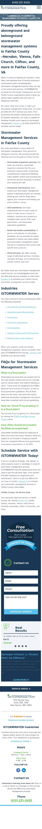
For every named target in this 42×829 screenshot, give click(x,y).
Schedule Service (21, 611)
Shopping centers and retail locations (23, 333)
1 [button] (15, 646)
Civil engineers (13, 328)
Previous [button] (1, 640)
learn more (21, 680)
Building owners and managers (20, 338)
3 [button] (22, 646)
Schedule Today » (21, 741)
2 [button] (19, 646)
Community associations (17, 323)
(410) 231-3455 (21, 2)
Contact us (17, 123)
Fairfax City (22, 501)
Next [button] (40, 640)
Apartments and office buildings (20, 312)
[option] (21, 640)
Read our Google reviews (21, 720)
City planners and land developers (21, 307)
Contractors (12, 317)
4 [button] (26, 646)
